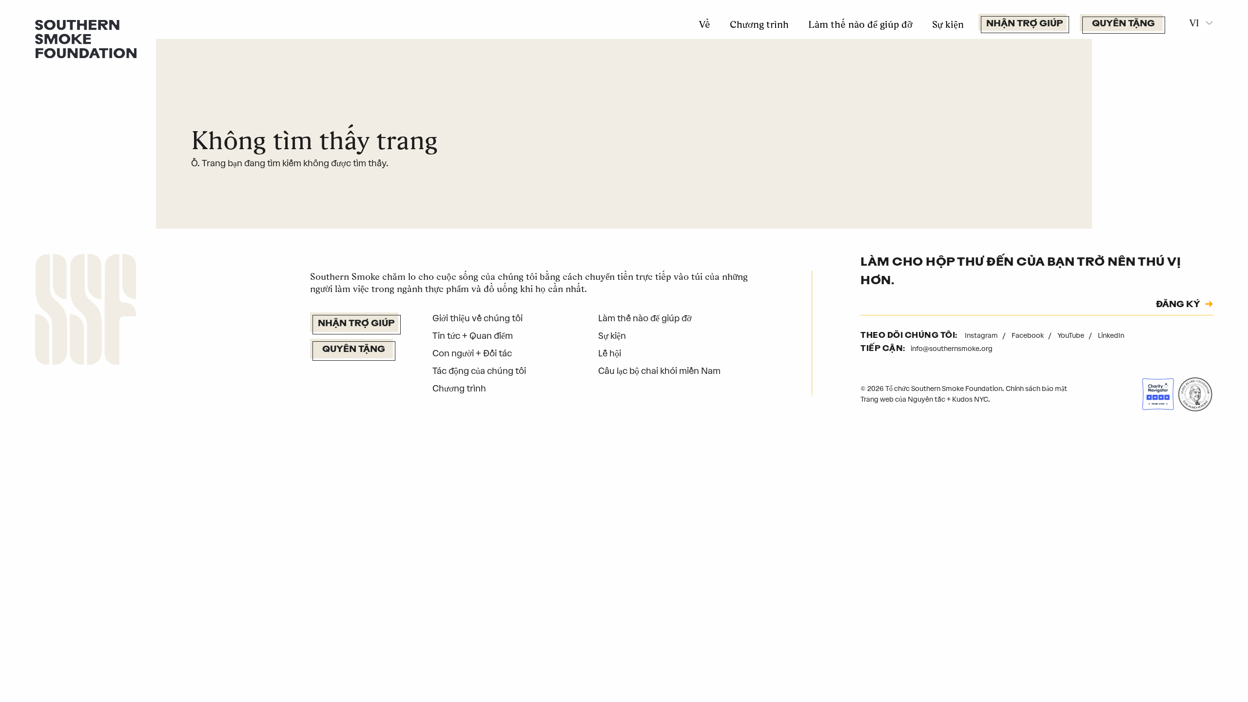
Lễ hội (609, 353)
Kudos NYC (970, 399)
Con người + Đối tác (472, 353)
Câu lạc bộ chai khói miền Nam (659, 371)
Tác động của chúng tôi (479, 371)
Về (704, 24)
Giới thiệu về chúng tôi (477, 318)
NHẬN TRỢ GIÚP (1024, 24)
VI (1194, 23)
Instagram (982, 336)
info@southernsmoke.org (952, 349)
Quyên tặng (1123, 24)
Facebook (1028, 336)
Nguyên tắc (926, 399)
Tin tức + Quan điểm (472, 336)
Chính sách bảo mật (1036, 389)
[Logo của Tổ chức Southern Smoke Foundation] (85, 311)
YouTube (1071, 336)
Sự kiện (948, 24)
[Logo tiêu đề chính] (85, 38)
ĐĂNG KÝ (1178, 305)
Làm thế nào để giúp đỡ (860, 24)
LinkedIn (1111, 336)
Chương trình (759, 24)
